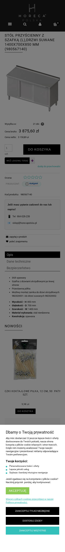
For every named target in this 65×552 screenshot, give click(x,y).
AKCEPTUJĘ (17, 490)
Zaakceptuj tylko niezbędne (32, 511)
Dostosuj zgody (32, 521)
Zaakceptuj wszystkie (32, 530)
